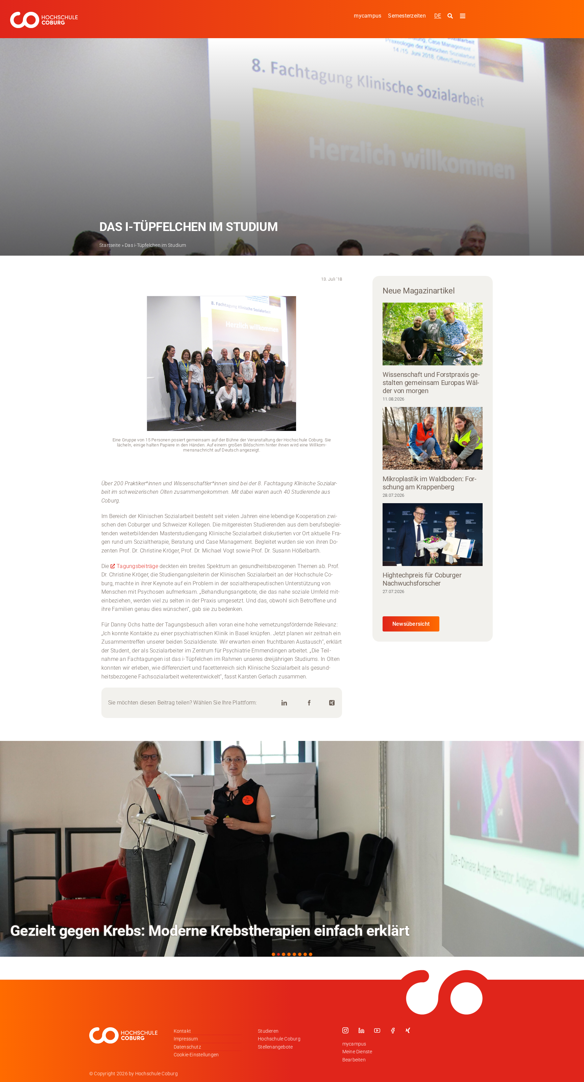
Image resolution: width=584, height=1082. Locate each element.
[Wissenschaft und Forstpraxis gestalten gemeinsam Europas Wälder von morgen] (433, 334)
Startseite (109, 245)
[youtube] (377, 1030)
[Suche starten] (451, 16)
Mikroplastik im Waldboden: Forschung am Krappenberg (430, 483)
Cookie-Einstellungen (196, 1054)
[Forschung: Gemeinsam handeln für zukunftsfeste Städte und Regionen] (292, 849)
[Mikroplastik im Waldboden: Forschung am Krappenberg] (433, 438)
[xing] (408, 1030)
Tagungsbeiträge (137, 566)
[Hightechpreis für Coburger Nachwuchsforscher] (433, 534)
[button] (273, 954)
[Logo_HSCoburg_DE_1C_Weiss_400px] (44, 14)
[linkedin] (361, 1030)
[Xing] (332, 702)
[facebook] (393, 1030)
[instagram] (345, 1030)
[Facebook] (309, 702)
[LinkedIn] (284, 702)
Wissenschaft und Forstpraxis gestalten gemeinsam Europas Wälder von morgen (431, 382)
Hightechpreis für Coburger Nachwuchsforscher (422, 579)
